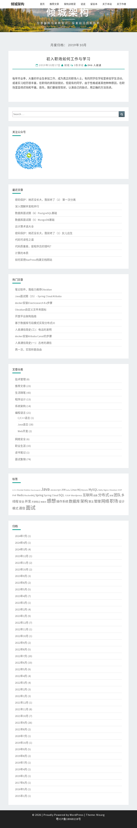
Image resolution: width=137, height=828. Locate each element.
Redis (20, 495)
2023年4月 (21, 596)
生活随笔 (20, 392)
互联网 (88, 495)
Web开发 (23, 431)
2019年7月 (21, 762)
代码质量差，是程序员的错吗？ (33, 246)
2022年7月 (21, 656)
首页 (42, 4)
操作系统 (62, 501)
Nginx (106, 490)
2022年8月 (21, 649)
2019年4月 (21, 769)
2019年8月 (21, 756)
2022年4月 (21, 676)
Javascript (55, 489)
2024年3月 (21, 549)
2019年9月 (21, 749)
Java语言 (23, 424)
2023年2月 (21, 609)
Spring (39, 495)
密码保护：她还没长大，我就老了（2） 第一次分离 (45, 199)
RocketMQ (29, 495)
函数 (95, 495)
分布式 (103, 495)
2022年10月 (21, 636)
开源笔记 (36, 501)
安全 (21, 501)
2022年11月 (21, 629)
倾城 (67, 65)
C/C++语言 (24, 418)
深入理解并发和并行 (27, 206)
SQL (61, 495)
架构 (84, 501)
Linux (74, 489)
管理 (97, 501)
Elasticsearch (36, 490)
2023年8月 (21, 582)
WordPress (77, 814)
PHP (14, 495)
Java (45, 489)
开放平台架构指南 (25, 316)
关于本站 (107, 4)
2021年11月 (21, 709)
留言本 (93, 4)
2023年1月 (21, 616)
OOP (120, 490)
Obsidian (113, 490)
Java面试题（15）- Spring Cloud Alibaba (38, 296)
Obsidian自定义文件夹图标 (30, 309)
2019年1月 (21, 776)
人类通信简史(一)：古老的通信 (33, 343)
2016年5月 (21, 789)
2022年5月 (21, 669)
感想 (51, 501)
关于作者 (121, 4)
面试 (30, 508)
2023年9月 (21, 576)
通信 (22, 508)
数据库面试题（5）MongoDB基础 (34, 219)
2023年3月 (21, 602)
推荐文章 (54, 4)
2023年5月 (21, 589)
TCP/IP (68, 495)
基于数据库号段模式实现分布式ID (35, 323)
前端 (111, 496)
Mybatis (84, 490)
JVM (63, 489)
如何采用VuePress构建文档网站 (33, 259)
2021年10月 (21, 716)
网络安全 (20, 439)
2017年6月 (21, 782)
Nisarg (100, 814)
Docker (20, 490)
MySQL (93, 490)
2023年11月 (21, 562)
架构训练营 (70, 4)
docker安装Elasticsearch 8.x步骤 (33, 303)
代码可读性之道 (24, 239)
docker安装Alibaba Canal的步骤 (33, 336)
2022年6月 (21, 662)
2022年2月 (21, 689)
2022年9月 (21, 642)
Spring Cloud (51, 495)
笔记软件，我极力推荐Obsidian (33, 289)
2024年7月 (21, 536)
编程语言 (20, 412)
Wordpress (76, 495)
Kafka (68, 490)
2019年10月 (21, 742)
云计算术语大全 (24, 226)
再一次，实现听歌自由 (28, 349)
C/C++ (14, 490)
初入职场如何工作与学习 (68, 59)
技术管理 (20, 379)
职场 (114, 501)
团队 (117, 495)
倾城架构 (17, 4)
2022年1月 (21, 696)
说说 (83, 4)
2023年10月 (21, 569)
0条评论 (79, 65)
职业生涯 (20, 446)
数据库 (74, 501)
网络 (105, 501)
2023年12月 (21, 556)
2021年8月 (21, 729)
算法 (91, 501)
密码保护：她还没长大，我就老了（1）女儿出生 (44, 233)
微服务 (43, 502)
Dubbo (27, 490)
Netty (100, 490)
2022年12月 (21, 622)
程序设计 (20, 399)
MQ (79, 489)
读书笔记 (20, 452)
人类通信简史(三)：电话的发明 (33, 329)
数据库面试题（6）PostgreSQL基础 (36, 213)
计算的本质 (21, 253)
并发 (28, 501)
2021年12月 (21, 702)
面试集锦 (20, 459)
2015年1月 (21, 796)
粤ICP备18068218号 (68, 819)
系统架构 (20, 406)
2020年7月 (21, 736)
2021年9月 (21, 722)
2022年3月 (21, 682)
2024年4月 (21, 542)
